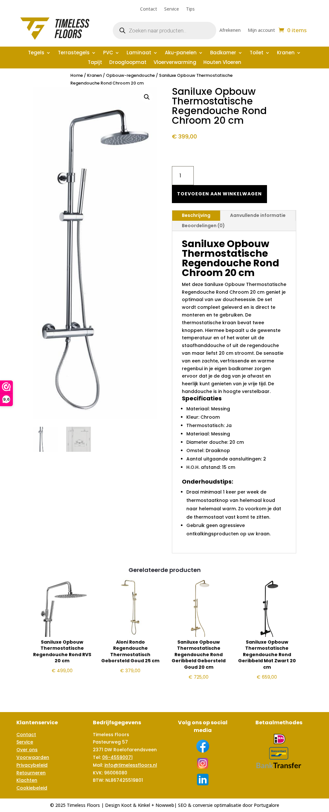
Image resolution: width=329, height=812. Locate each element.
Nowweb (165, 805)
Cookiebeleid (31, 788)
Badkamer (223, 53)
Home (76, 75)
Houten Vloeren (222, 63)
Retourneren (31, 773)
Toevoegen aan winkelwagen (219, 194)
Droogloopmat (128, 63)
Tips (190, 9)
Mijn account (261, 30)
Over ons (27, 749)
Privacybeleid (32, 765)
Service (171, 9)
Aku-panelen (181, 53)
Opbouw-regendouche (130, 75)
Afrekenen (230, 30)
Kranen (286, 53)
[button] (147, 97)
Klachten (26, 780)
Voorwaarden (32, 757)
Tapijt (95, 63)
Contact (148, 9)
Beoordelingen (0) (203, 225)
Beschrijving (196, 215)
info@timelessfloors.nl (130, 765)
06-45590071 (117, 757)
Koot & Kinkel (135, 805)
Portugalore (266, 805)
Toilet (256, 53)
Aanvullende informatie (258, 215)
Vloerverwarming (175, 63)
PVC (108, 53)
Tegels (36, 53)
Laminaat (139, 53)
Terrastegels (74, 53)
